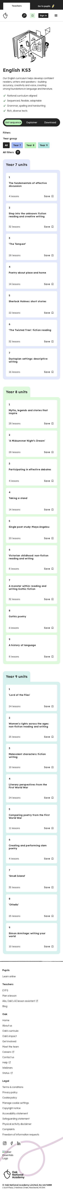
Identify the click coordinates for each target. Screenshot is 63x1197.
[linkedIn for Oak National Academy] (18, 1143)
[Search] (24, 15)
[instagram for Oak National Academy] (4, 1143)
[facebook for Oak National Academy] (11, 1143)
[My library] (32, 15)
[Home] (5, 15)
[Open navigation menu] (56, 15)
